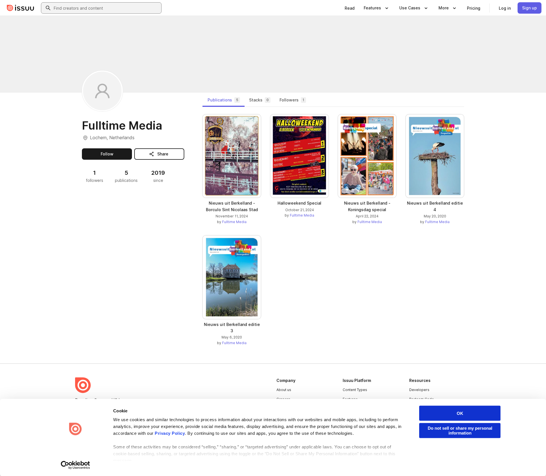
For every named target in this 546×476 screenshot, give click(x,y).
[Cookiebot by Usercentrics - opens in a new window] (75, 465)
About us (283, 390)
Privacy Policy (170, 433)
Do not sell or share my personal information (460, 430)
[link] (349, 8)
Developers (419, 390)
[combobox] (106, 8)
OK (460, 413)
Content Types (355, 390)
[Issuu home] (20, 8)
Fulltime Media (234, 222)
